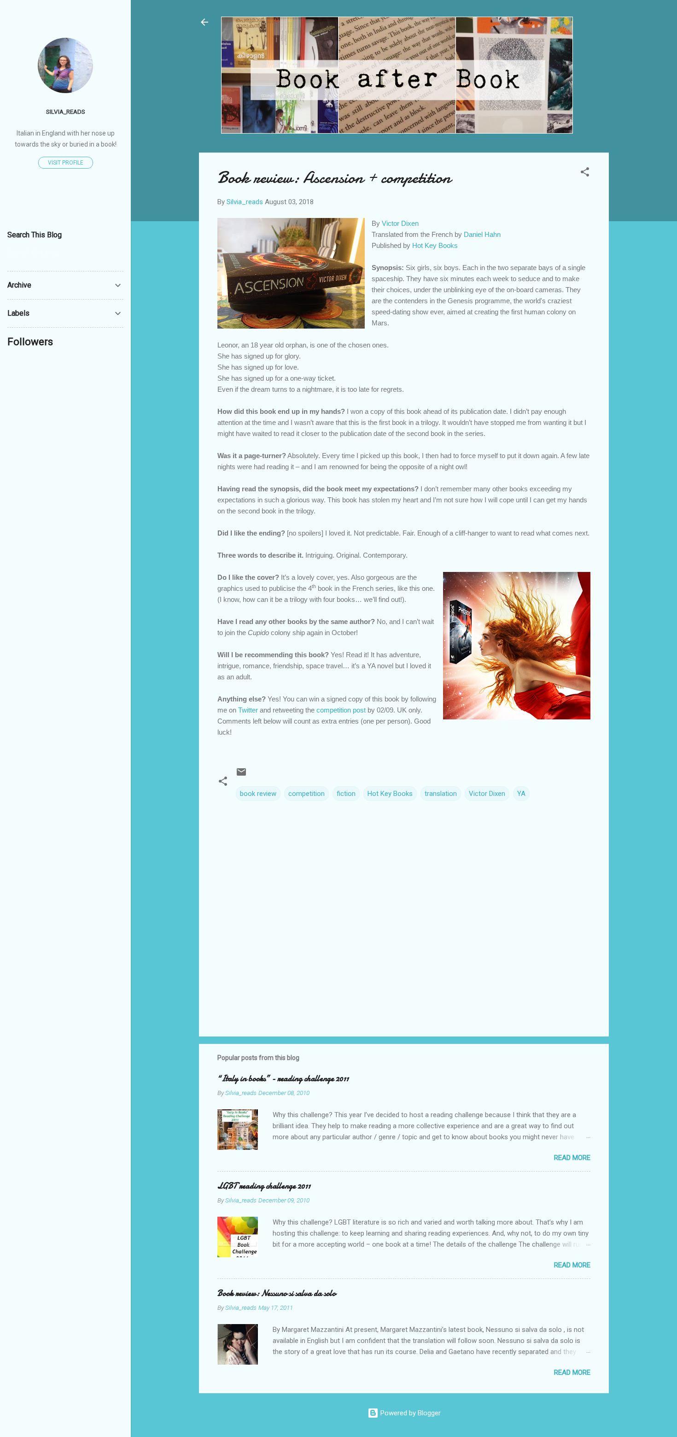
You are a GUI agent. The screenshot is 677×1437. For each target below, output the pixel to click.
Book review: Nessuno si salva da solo (276, 1293)
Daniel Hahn (482, 234)
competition (306, 793)
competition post (341, 710)
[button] (584, 173)
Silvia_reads (65, 111)
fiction (346, 793)
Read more (572, 1158)
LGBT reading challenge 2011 (263, 1186)
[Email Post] (241, 775)
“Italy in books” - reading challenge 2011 (283, 1078)
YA (521, 793)
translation (441, 793)
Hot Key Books (435, 245)
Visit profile (65, 162)
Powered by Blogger (410, 1413)
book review (258, 793)
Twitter (248, 710)
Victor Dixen (400, 223)
